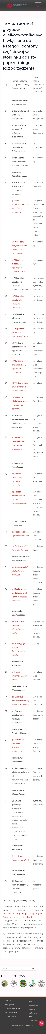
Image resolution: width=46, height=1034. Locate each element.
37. (19, 676)
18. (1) (20, 387)
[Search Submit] (33, 968)
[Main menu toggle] (38, 5)
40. (20, 701)
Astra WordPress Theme (23, 1029)
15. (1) (20, 332)
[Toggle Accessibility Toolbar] (41, 1023)
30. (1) (20, 571)
